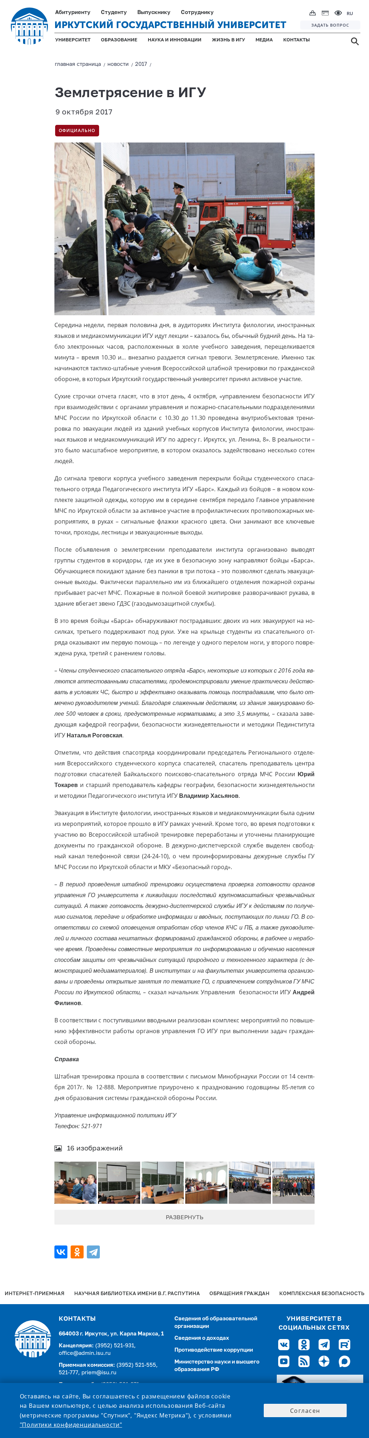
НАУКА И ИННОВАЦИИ (174, 40)
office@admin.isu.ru (85, 1353)
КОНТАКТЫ (296, 40)
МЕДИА (264, 40)
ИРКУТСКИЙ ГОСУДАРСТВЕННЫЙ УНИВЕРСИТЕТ (170, 25)
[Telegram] (94, 1251)
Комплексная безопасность (321, 1294)
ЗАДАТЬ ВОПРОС (330, 25)
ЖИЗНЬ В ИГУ (228, 40)
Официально (77, 130)
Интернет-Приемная (35, 1294)
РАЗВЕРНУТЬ (184, 1218)
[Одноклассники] (78, 1251)
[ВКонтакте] (61, 1251)
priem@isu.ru (98, 1372)
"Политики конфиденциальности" (71, 1425)
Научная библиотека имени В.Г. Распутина (137, 1294)
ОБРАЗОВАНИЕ (119, 40)
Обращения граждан (239, 1294)
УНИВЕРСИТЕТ (72, 40)
